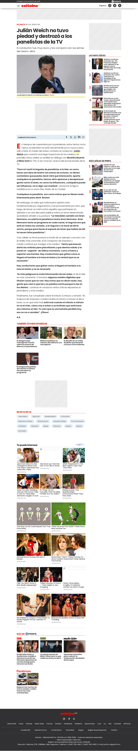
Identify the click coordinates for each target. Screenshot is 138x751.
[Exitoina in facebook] (114, 5)
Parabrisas (68, 724)
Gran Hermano (43, 421)
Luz (105, 724)
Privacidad (70, 730)
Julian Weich (23, 416)
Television (34, 426)
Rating (46, 426)
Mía (110, 724)
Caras (21, 724)
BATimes (127, 724)
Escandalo (22, 431)
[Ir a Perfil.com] (116, 2)
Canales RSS (25, 730)
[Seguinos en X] (119, 5)
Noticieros (56, 426)
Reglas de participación (97, 730)
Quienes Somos (40, 730)
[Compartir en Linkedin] (79, 137)
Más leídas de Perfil (100, 161)
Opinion (79, 426)
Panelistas (22, 426)
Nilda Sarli (36, 416)
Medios (68, 426)
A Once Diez (65, 416)
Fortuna (49, 724)
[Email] (83, 137)
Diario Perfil (11, 724)
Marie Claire (39, 724)
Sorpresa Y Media (59, 421)
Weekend (78, 724)
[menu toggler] (18, 5)
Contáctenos (56, 730)
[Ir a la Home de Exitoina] (31, 6)
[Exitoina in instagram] (109, 5)
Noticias (29, 724)
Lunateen (117, 724)
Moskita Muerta (50, 416)
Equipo (81, 730)
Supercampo (90, 724)
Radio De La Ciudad (25, 421)
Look (99, 724)
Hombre (58, 724)
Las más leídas (97, 55)
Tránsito (114, 730)
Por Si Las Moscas (77, 421)
